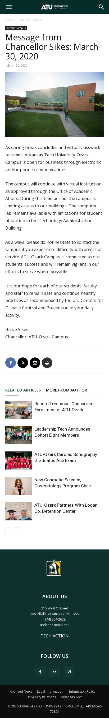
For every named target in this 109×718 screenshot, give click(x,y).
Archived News (21, 691)
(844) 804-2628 (54, 619)
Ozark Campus (31, 19)
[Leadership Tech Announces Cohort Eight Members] (18, 435)
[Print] (47, 362)
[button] (9, 7)
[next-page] (17, 531)
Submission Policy (82, 691)
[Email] (35, 362)
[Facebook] (10, 362)
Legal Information (50, 691)
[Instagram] (68, 671)
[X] (22, 362)
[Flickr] (54, 672)
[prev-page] (8, 531)
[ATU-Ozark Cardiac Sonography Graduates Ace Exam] (18, 460)
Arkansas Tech (72, 697)
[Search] (101, 7)
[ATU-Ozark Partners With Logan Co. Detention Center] (18, 511)
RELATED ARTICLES (23, 390)
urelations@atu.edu (54, 625)
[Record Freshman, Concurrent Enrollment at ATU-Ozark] (18, 410)
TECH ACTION (54, 636)
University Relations (41, 697)
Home (10, 19)
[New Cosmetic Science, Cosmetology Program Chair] (18, 486)
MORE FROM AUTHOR (66, 390)
